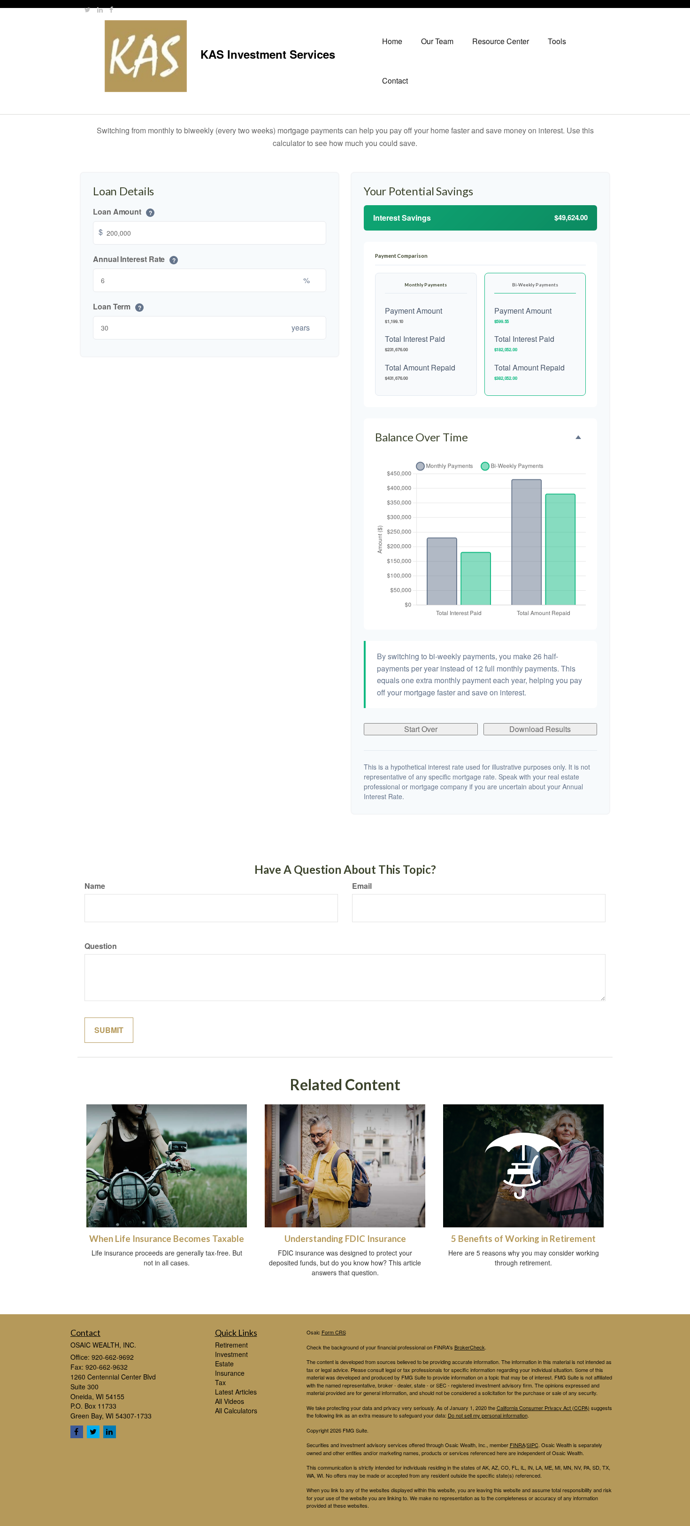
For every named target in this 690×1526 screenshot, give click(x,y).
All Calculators (236, 1410)
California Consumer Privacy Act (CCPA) (543, 1407)
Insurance (230, 1373)
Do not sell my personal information (488, 1415)
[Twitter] (87, 9)
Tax (220, 1382)
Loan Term (117, 306)
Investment (231, 1354)
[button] (437, 41)
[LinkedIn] (100, 9)
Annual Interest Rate (134, 259)
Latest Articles (236, 1391)
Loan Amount (122, 212)
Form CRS (334, 1332)
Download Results (540, 729)
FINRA (517, 1445)
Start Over (420, 729)
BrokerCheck (469, 1347)
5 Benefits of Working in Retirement (523, 1238)
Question (100, 946)
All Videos (229, 1401)
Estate (224, 1363)
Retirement (231, 1344)
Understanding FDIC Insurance (345, 1238)
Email (362, 886)
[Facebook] (111, 9)
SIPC (532, 1445)
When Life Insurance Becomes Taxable (166, 1238)
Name (94, 886)
